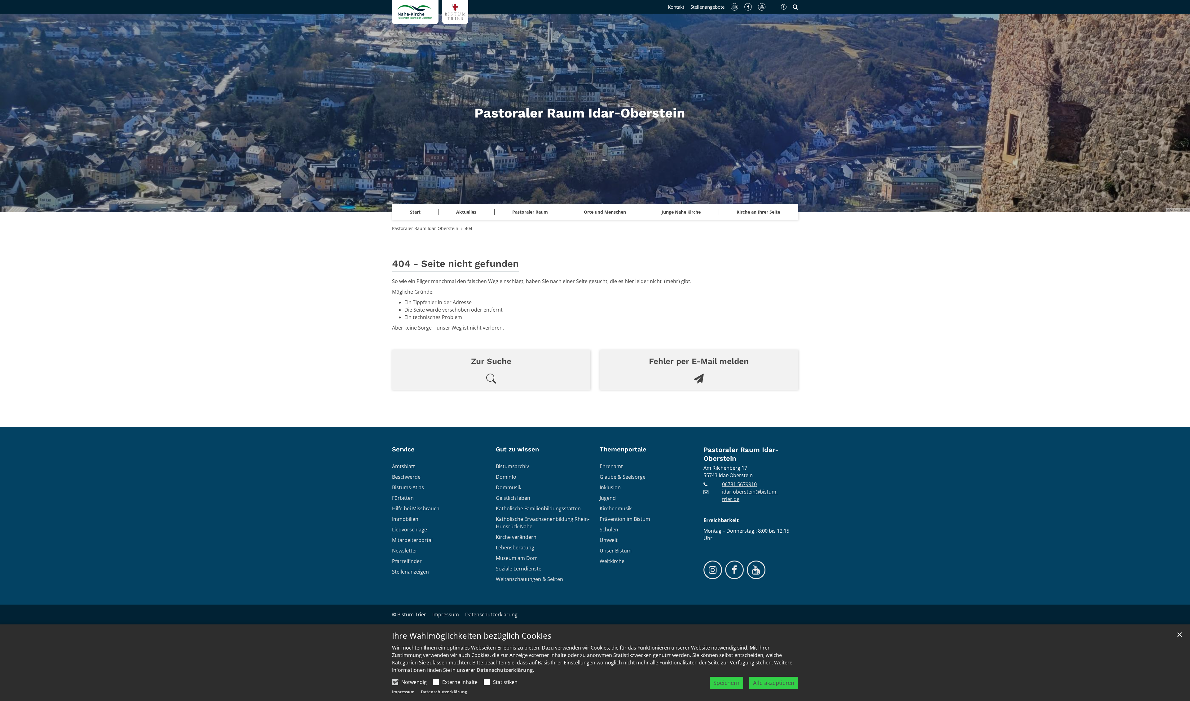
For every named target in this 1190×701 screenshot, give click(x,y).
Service (403, 449)
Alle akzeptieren (773, 682)
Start (415, 212)
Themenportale (623, 449)
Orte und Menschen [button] (605, 212)
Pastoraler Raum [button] (530, 212)
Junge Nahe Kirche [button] (681, 212)
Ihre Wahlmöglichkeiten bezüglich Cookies (471, 636)
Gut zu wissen (517, 449)
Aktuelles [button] (466, 212)
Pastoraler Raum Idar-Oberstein (425, 228)
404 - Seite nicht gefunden (455, 263)
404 (468, 228)
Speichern (726, 682)
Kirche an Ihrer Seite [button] (758, 212)
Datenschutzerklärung (505, 670)
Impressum (403, 691)
